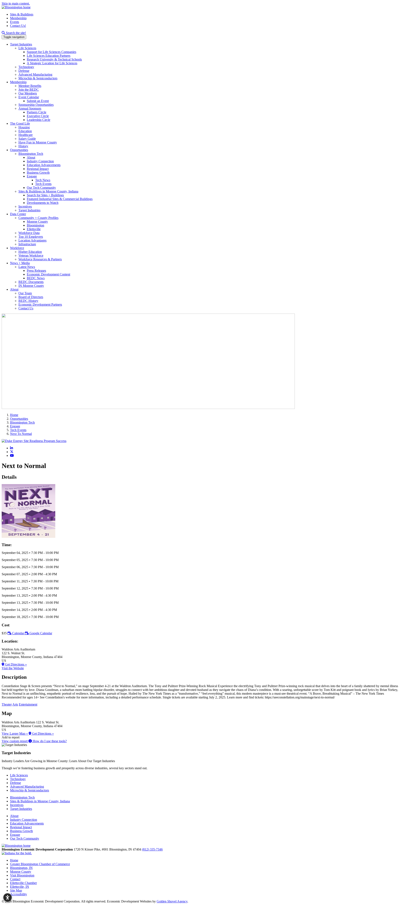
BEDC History (28, 301)
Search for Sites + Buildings (45, 195)
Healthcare (25, 135)
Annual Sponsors (29, 108)
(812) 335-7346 (152, 849)
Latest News (26, 267)
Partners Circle (36, 112)
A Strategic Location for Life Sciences (52, 63)
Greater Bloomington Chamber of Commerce (40, 864)
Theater (7, 704)
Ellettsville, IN (19, 886)
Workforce (17, 248)
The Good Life (20, 123)
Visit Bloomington (22, 875)
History (23, 146)
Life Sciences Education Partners (48, 55)
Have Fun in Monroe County (37, 142)
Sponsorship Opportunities (36, 104)
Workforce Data (29, 233)
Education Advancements (44, 165)
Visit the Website (13, 668)
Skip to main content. (16, 3)
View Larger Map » (15, 733)
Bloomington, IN (21, 868)
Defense (23, 70)
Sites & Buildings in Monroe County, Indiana (48, 191)
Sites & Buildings (21, 14)
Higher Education (30, 251)
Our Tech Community (41, 187)
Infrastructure (27, 244)
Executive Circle (38, 116)
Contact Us (25, 308)
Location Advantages (32, 240)
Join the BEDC (28, 89)
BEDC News (36, 278)
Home (14, 860)
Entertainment (28, 704)
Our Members (27, 93)
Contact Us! (18, 25)
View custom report (15, 741)
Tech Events (43, 184)
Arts (15, 704)
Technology (26, 67)
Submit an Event (38, 101)
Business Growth (38, 172)
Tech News (42, 180)
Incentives (25, 206)
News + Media (20, 263)
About (31, 157)
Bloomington (35, 225)
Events (14, 22)
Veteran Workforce (30, 255)
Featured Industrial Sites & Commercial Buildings (60, 199)
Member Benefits (29, 86)
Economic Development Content (48, 274)
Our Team (25, 293)
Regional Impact (38, 169)
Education (25, 131)
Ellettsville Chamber (23, 883)
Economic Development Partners (40, 304)
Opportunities (19, 150)
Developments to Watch (42, 202)
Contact (15, 879)
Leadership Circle (38, 120)
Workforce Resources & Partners (40, 259)
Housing (24, 127)
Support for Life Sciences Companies (51, 52)
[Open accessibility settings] (7, 897)
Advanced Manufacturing (35, 74)
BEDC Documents (31, 282)
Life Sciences (27, 48)
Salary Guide (27, 138)
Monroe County (37, 221)
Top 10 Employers (30, 236)
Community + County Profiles (38, 218)
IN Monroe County (31, 285)
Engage (32, 176)
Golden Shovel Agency (172, 901)
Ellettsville (34, 229)
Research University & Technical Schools (54, 59)
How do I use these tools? (49, 741)
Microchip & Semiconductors (37, 78)
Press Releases (36, 270)
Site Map (16, 890)
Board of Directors (30, 297)
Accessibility (18, 894)
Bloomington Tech (30, 153)
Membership (18, 18)
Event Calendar (28, 97)
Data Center (18, 214)
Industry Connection (40, 161)
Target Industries (21, 44)
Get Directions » (15, 664)
